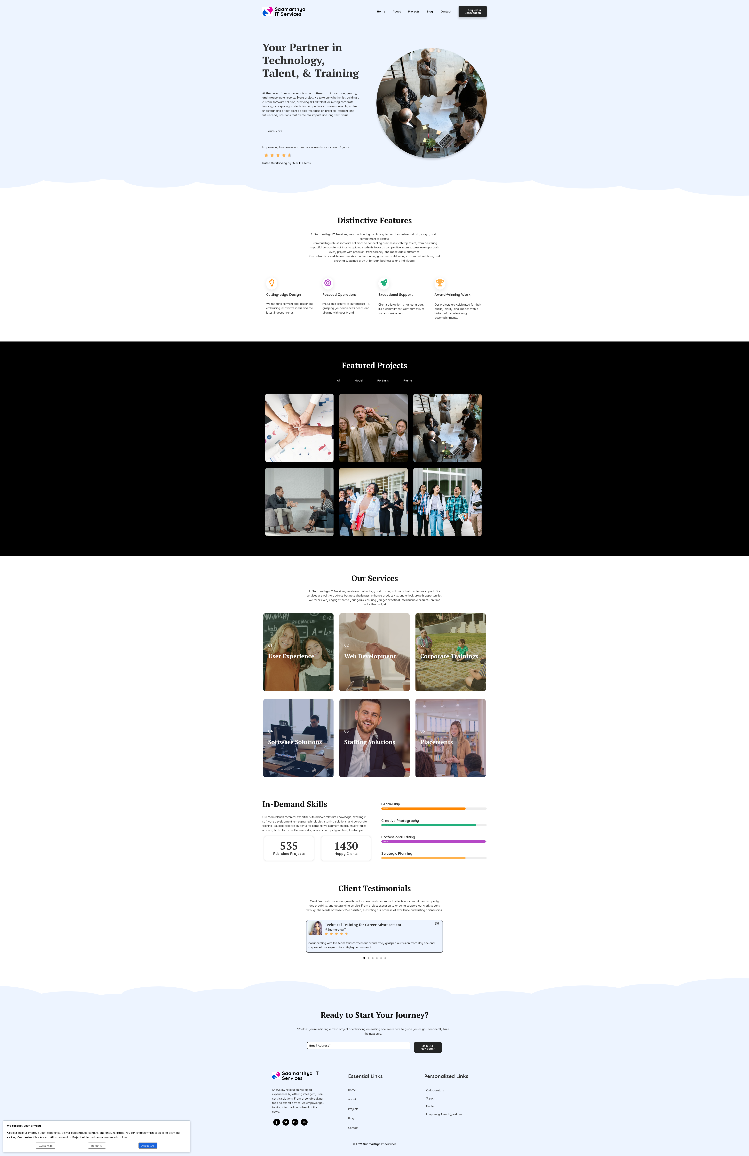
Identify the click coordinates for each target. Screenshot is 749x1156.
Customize (45, 1145)
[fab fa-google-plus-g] (295, 1122)
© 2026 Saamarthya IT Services (374, 1144)
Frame (408, 380)
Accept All (147, 1145)
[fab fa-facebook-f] (276, 1122)
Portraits (383, 380)
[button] (364, 958)
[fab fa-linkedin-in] (304, 1122)
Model (359, 380)
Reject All (97, 1145)
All (338, 380)
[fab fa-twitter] (285, 1122)
